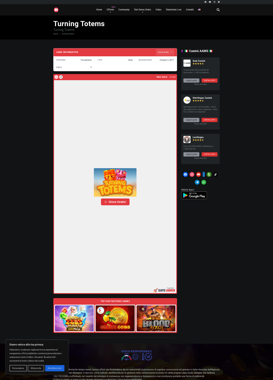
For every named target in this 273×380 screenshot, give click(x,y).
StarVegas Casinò (202, 98)
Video (158, 9)
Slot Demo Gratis (142, 9)
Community (124, 9)
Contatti (190, 9)
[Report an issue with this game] (56, 77)
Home (99, 9)
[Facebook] (205, 2)
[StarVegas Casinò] (187, 103)
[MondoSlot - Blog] (56, 9)
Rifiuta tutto (36, 368)
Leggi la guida (191, 80)
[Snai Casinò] (187, 66)
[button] (115, 182)
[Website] (219, 2)
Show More (163, 52)
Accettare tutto (55, 368)
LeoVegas (198, 137)
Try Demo (74, 318)
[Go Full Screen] (61, 77)
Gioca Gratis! (117, 201)
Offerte (110, 9)
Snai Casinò (199, 61)
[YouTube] (210, 2)
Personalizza (18, 368)
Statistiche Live (173, 9)
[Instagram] (214, 2)
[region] (37, 357)
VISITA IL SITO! (209, 80)
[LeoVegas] (187, 142)
